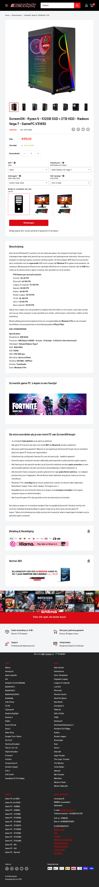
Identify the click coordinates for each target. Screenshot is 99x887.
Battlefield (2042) (12, 694)
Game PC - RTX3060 (13, 818)
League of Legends (62, 683)
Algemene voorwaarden (63, 840)
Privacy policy (59, 850)
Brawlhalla (9, 698)
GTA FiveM (9, 774)
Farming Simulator (12, 744)
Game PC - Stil (10, 848)
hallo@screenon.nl (67, 810)
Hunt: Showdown (61, 675)
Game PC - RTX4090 (13, 841)
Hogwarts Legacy (61, 679)
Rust (56, 744)
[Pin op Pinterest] (78, 129)
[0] (91, 5)
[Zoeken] (77, 5)
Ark (6, 679)
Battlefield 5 (10, 690)
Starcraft (57, 752)
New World (58, 702)
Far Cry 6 (8, 740)
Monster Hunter (60, 694)
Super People (59, 755)
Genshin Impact (11, 767)
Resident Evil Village (62, 729)
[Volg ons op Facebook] (7, 868)
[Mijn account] (86, 5)
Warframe (58, 778)
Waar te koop (59, 829)
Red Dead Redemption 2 (64, 725)
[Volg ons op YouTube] (21, 868)
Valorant (57, 771)
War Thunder (59, 774)
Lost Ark (57, 687)
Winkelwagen (28, 223)
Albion (7, 667)
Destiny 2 (9, 717)
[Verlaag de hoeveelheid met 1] (24, 153)
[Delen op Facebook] (73, 129)
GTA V (7, 771)
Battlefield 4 (10, 687)
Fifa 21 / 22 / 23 (11, 748)
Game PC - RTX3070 (13, 825)
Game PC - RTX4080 (13, 837)
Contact (57, 836)
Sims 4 (56, 748)
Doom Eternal (10, 725)
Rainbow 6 (58, 721)
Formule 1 (9, 755)
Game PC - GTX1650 (13, 814)
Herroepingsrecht (61, 843)
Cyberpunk (9, 709)
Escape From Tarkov (13, 736)
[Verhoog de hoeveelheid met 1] (38, 153)
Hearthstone (59, 671)
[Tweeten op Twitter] (83, 129)
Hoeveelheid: (14, 153)
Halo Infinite (59, 667)
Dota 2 (7, 729)
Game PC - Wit (11, 844)
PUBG (56, 717)
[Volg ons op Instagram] (12, 868)
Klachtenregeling (61, 846)
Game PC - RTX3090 (13, 833)
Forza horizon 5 (11, 763)
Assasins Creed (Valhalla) (15, 683)
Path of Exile (59, 713)
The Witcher (59, 763)
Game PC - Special (12, 852)
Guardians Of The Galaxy (14, 778)
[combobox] (57, 5)
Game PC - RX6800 (12, 806)
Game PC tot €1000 (12, 802)
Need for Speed (60, 698)
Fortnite (8, 759)
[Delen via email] (88, 129)
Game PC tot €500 (12, 799)
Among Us (9, 671)
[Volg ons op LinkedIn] (26, 868)
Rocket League (60, 736)
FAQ (55, 833)
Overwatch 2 (59, 706)
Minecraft (58, 690)
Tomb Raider (59, 767)
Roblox (57, 732)
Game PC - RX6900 (12, 810)
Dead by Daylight (12, 713)
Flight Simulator (11, 752)
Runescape (58, 740)
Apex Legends (11, 675)
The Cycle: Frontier (61, 759)
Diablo (7, 721)
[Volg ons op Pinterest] (17, 868)
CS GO (7, 706)
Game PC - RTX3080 (13, 829)
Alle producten (17, 15)
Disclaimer (58, 853)
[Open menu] (6, 5)
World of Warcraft (61, 786)
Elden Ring (9, 732)
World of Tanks (60, 782)
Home (7, 15)
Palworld (57, 709)
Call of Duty (9, 702)
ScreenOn (13, 130)
